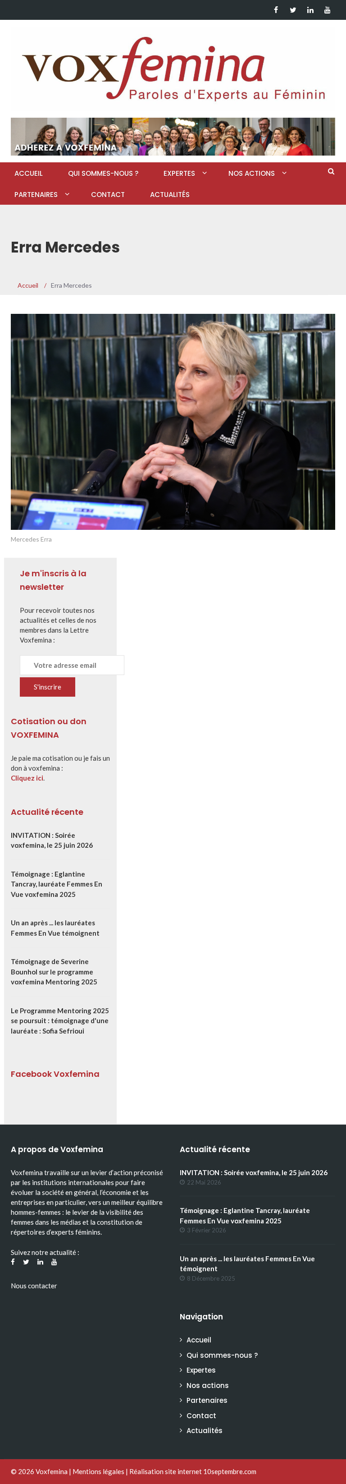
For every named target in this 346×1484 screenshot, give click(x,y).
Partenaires (36, 194)
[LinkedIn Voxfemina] (310, 10)
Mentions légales (98, 1471)
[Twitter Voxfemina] (293, 10)
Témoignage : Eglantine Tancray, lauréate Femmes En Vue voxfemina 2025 (56, 884)
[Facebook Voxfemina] (276, 10)
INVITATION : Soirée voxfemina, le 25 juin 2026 (254, 1172)
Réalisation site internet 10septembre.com (192, 1471)
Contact (108, 194)
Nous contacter (34, 1286)
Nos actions (251, 173)
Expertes (179, 173)
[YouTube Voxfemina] (327, 10)
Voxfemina (52, 1471)
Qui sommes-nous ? (103, 173)
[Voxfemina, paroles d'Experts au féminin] (173, 67)
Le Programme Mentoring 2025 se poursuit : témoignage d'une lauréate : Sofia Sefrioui (60, 1020)
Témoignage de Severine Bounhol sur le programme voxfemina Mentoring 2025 (54, 971)
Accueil (28, 173)
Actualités (170, 194)
